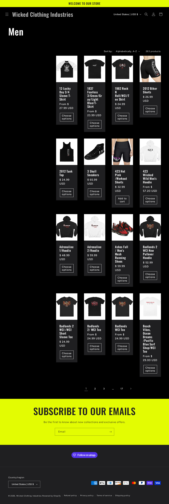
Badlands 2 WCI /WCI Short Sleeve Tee (66, 331)
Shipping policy (122, 495)
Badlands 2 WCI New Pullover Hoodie (150, 252)
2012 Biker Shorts (150, 90)
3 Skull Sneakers (93, 173)
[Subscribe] (110, 432)
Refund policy (70, 495)
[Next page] (130, 388)
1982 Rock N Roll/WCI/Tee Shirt (122, 93)
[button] (7, 14)
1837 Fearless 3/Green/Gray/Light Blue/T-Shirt (94, 97)
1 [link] (86, 388)
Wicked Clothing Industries (29, 496)
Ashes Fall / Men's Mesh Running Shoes (121, 254)
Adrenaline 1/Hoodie (66, 248)
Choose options (67, 117)
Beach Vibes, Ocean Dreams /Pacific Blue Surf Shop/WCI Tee (149, 338)
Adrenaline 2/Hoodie (94, 248)
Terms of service (104, 495)
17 (121, 388)
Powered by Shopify (51, 496)
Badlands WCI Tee (121, 327)
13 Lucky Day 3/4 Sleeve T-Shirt (65, 93)
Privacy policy (87, 495)
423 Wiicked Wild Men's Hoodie (149, 176)
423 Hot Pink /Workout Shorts (121, 176)
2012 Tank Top (66, 173)
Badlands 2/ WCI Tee (94, 327)
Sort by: (108, 51)
